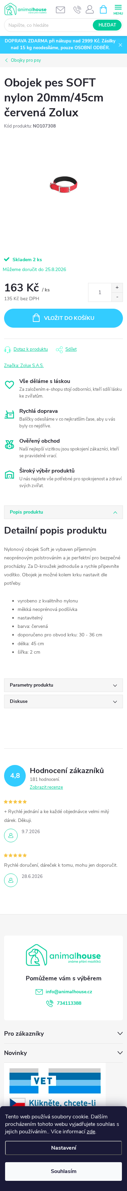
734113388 (69, 1003)
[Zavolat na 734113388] (77, 9)
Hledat (107, 25)
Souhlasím (64, 1171)
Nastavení (63, 1148)
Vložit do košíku (69, 318)
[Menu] (118, 9)
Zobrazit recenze (46, 787)
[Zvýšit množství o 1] (117, 287)
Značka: (24, 366)
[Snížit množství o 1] (117, 297)
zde (91, 1131)
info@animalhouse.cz (69, 991)
